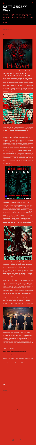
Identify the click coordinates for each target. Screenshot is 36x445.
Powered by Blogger (19, 439)
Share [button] (4, 384)
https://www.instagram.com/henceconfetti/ (13, 354)
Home (5, 22)
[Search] (32, 2)
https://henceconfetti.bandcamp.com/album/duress (14, 351)
